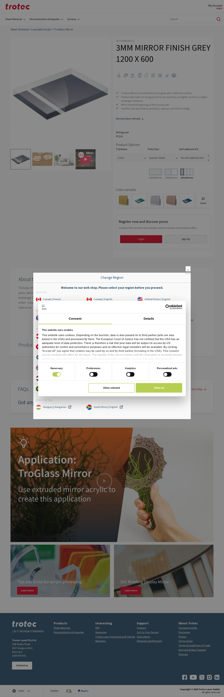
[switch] (93, 374)
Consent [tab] (75, 318)
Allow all (159, 387)
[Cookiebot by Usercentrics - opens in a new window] (167, 307)
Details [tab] (149, 318)
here (127, 358)
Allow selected (111, 387)
